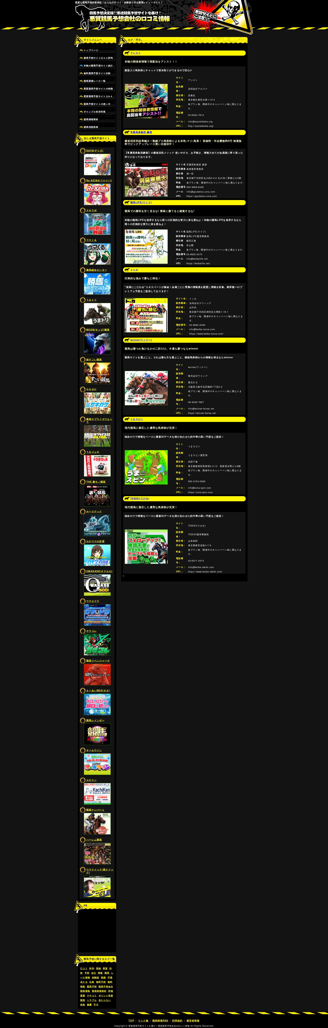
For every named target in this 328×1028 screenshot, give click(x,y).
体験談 (95, 977)
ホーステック (94, 511)
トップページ (91, 50)
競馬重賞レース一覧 (95, 80)
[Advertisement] (97, 932)
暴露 (89, 1004)
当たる (84, 981)
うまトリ (91, 299)
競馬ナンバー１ (95, 809)
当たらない (105, 1000)
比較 (91, 981)
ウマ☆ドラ (92, 601)
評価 (110, 990)
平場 (110, 977)
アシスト (135, 52)
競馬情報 (85, 990)
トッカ (134, 269)
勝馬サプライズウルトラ (99, 420)
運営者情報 (193, 1020)
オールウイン (94, 750)
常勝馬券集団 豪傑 (141, 132)
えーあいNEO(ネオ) (98, 690)
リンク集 (143, 1020)
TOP (131, 1020)
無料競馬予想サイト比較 (97, 73)
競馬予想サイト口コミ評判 (98, 57)
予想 (87, 972)
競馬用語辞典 (91, 127)
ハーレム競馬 (94, 839)
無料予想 (101, 981)
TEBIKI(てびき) (139, 498)
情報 (100, 972)
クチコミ (92, 995)
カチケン (91, 780)
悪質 (105, 968)
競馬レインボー (95, 720)
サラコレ (91, 631)
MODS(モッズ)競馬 (98, 329)
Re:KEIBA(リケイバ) (99, 180)
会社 (93, 972)
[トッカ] (146, 300)
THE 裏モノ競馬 (96, 481)
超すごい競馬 (94, 359)
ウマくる (91, 240)
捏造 (82, 1004)
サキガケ (91, 389)
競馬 (107, 972)
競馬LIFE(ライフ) (141, 202)
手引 (96, 1004)
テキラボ (91, 210)
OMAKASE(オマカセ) (99, 571)
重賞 (82, 995)
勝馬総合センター (96, 270)
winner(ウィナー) (141, 340)
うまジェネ (92, 451)
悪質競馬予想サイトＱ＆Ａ (98, 96)
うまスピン (136, 419)
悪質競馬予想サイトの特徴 (98, 88)
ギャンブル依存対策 (95, 111)
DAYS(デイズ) (95, 150)
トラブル (92, 1000)
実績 (103, 977)
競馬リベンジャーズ (98, 660)
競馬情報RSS (160, 1020)
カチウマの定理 (95, 541)
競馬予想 (92, 986)
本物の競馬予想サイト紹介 (98, 65)
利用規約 (177, 1020)
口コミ (84, 968)
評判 (91, 968)
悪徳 (98, 968)
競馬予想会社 (106, 986)
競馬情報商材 (91, 119)
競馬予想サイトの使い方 (97, 103)
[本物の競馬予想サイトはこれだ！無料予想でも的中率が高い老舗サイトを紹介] (164, 21)
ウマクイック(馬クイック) (99, 871)
